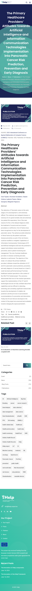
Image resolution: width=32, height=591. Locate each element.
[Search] (26, 2)
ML (24, 450)
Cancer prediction (13, 314)
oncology (5, 455)
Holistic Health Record (9, 437)
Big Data (23, 399)
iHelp (20, 442)
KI (18, 446)
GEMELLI (20, 420)
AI (6, 314)
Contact (5, 538)
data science (19, 412)
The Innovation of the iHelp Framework (13, 574)
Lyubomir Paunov (11, 199)
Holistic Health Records (9, 442)
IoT (14, 446)
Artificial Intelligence (12, 399)
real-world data (7, 467)
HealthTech (18, 433)
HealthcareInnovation (9, 429)
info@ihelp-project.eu (11, 506)
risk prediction (16, 472)
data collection (17, 407)
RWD (24, 472)
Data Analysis (6, 407)
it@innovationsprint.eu (22, 126)
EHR (26, 416)
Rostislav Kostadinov (16, 197)
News (3, 380)
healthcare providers (7, 317)
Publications (6, 128)
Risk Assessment (19, 467)
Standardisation (7, 476)
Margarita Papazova (14, 202)
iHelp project (6, 446)
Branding (5, 403)
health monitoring (7, 433)
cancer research (22, 403)
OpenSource (14, 455)
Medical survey (20, 317)
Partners (5, 530)
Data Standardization (8, 416)
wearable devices (19, 476)
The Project (6, 522)
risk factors (6, 472)
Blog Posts (5, 384)
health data (21, 429)
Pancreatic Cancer (7, 319)
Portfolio (18, 459)
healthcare (19, 424)
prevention (5, 463)
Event (3, 376)
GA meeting (11, 420)
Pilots (4, 526)
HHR (26, 433)
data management (8, 412)
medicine (17, 450)
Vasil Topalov (5, 197)
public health (15, 463)
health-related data (8, 424)
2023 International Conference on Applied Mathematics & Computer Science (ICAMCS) (14, 135)
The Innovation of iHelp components (12, 567)
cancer (12, 403)
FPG (4, 420)
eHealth (19, 416)
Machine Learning (7, 450)
